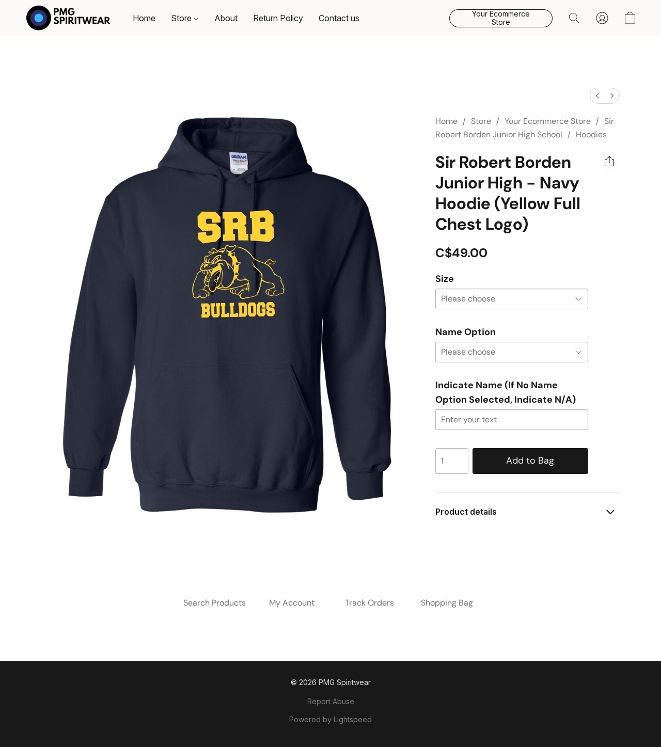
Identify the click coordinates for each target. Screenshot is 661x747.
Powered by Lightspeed (330, 719)
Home (144, 18)
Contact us (339, 18)
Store (182, 18)
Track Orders (369, 602)
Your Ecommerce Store (548, 121)
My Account (291, 602)
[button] (68, 18)
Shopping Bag (447, 602)
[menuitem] (597, 95)
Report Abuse (330, 701)
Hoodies (591, 134)
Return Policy (278, 18)
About (226, 18)
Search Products (214, 602)
